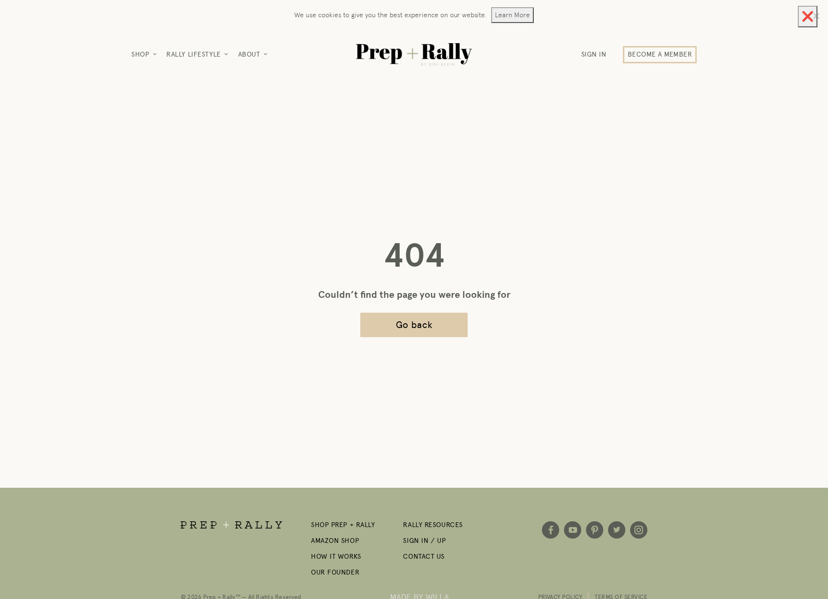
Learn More (512, 15)
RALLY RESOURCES (432, 525)
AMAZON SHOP (335, 541)
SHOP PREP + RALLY (343, 525)
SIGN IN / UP (424, 541)
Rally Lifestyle (193, 54)
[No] (816, 16)
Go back (414, 324)
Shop (140, 54)
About (249, 54)
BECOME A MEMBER (660, 54)
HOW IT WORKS (336, 556)
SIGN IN (594, 54)
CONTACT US (424, 556)
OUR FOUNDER (335, 572)
